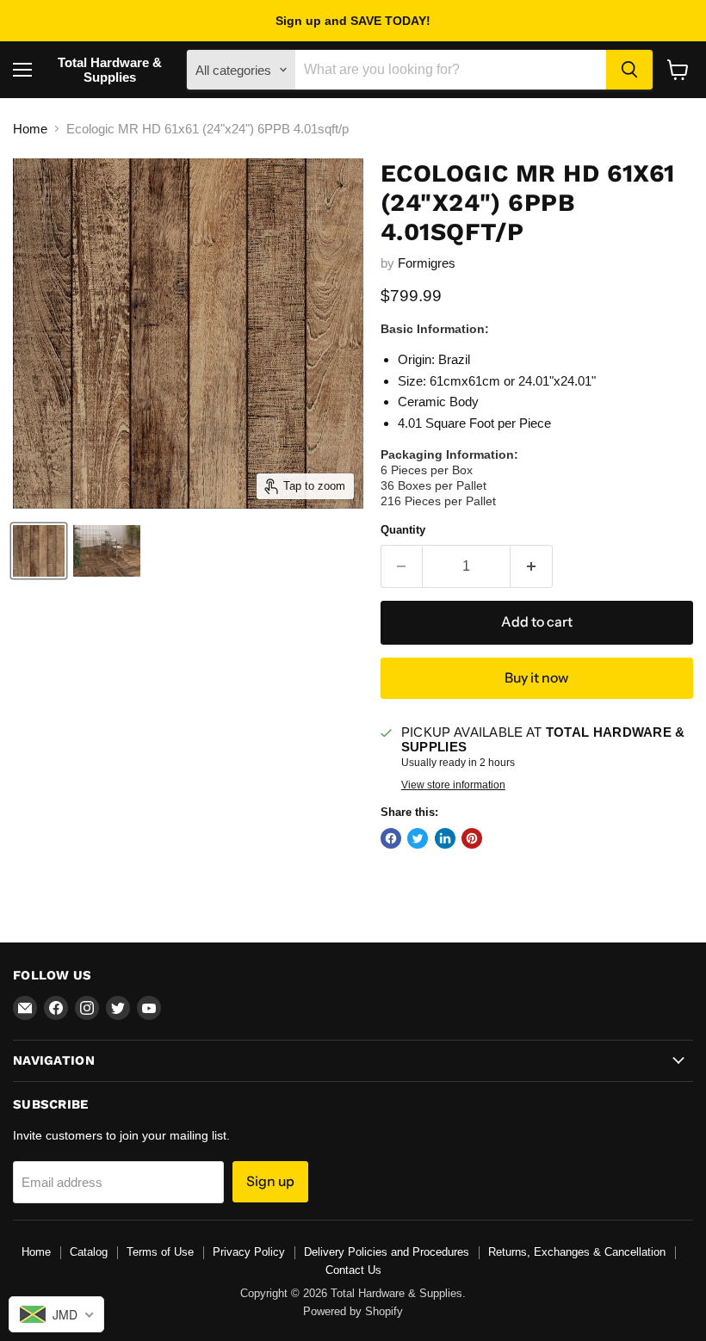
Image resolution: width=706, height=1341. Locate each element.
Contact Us (353, 1270)
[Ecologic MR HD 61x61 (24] (38, 550)
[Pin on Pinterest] (471, 838)
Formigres (426, 263)
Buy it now (536, 678)
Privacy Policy (249, 1251)
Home (30, 128)
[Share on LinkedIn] (445, 838)
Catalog (89, 1251)
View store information (453, 785)
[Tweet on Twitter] (417, 838)
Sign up (270, 1181)
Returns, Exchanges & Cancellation (577, 1251)
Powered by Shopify (353, 1311)
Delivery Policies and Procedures (386, 1251)
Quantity (403, 529)
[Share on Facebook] (391, 838)
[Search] (629, 70)
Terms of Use (160, 1251)
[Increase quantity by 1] (532, 566)
